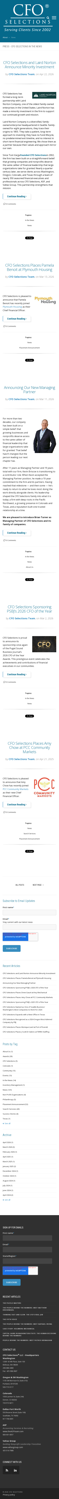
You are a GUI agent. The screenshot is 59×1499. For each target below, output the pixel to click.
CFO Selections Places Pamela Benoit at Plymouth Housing (29, 267)
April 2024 (8, 1195)
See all (7, 1123)
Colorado (8, 1066)
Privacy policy (9, 1494)
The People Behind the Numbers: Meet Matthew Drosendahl (25, 1309)
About (5, 37)
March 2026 (9, 1147)
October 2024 (9, 1176)
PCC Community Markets (15, 789)
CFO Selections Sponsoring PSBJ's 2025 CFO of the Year (25, 1002)
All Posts (20, 885)
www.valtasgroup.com (13, 1447)
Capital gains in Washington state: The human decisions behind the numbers (29, 1334)
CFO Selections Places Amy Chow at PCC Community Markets (29, 747)
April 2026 (8, 1142)
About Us (29, 567)
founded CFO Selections (33, 155)
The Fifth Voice (10, 1319)
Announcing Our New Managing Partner (29, 389)
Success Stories (10, 1114)
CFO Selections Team (22, 74)
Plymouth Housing (12, 306)
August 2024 (9, 1180)
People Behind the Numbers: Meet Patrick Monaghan (27, 1340)
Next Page (37, 885)
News (29, 225)
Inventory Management (14, 1085)
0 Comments (11, 204)
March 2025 (9, 1161)
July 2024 (7, 1185)
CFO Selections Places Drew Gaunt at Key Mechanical (25, 992)
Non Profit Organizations (14, 1094)
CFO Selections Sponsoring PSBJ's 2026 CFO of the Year (29, 609)
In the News (29, 220)
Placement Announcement (29, 348)
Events (7, 1075)
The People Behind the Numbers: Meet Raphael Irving (27, 1324)
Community (9, 1070)
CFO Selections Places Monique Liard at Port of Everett (25, 1027)
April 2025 (8, 1156)
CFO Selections (10, 1061)
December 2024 (10, 1171)
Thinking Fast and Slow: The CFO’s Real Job (23, 1315)
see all (7, 1199)
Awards (7, 1056)
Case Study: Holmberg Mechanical (19, 1329)
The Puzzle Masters (12, 1303)
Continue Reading (16, 196)
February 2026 (10, 1152)
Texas (6, 1118)
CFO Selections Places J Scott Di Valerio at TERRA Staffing (26, 1032)
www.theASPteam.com (13, 1431)
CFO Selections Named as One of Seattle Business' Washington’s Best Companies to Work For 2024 (24, 1008)
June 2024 (8, 1190)
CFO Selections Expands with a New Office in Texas (24, 1014)
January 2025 (9, 1166)
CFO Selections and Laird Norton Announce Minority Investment (29, 64)
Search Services (30, 833)
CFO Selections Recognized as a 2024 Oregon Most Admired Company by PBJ (27, 1021)
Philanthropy (9, 1099)
